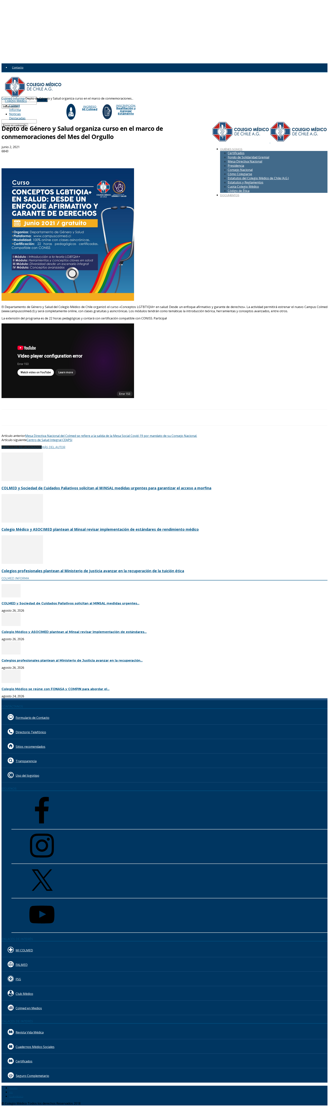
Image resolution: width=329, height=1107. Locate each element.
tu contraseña (45, 102)
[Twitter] (50, 157)
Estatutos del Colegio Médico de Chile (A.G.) (258, 178)
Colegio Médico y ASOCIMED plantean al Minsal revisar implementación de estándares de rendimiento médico (100, 529)
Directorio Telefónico (31, 732)
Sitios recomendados (30, 747)
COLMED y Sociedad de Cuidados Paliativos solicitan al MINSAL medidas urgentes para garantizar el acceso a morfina (106, 488)
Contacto (17, 67)
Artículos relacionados (22, 447)
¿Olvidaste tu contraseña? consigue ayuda (27, 110)
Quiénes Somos (231, 149)
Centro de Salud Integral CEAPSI (49, 440)
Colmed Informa (15, 108)
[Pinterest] (63, 157)
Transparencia (26, 761)
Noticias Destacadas (17, 116)
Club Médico (24, 994)
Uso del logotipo (27, 775)
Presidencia (236, 166)
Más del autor (53, 447)
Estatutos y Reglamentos (245, 182)
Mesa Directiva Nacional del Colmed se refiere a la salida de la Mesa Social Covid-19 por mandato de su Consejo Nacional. (111, 436)
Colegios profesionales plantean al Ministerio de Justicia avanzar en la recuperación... (72, 660)
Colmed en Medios (29, 1008)
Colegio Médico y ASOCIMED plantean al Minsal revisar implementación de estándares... (74, 632)
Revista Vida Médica (30, 1032)
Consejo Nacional (240, 170)
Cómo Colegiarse (240, 174)
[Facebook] (36, 157)
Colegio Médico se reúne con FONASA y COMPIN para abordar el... (55, 689)
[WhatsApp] (77, 157)
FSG (18, 979)
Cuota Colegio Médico (243, 186)
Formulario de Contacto (32, 718)
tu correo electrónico (50, 121)
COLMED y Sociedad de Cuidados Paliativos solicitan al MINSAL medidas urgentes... (70, 603)
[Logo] (241, 142)
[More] (91, 157)
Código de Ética (238, 191)
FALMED (22, 965)
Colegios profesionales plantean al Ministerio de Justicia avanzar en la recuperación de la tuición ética (93, 570)
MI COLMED (24, 950)
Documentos (229, 195)
